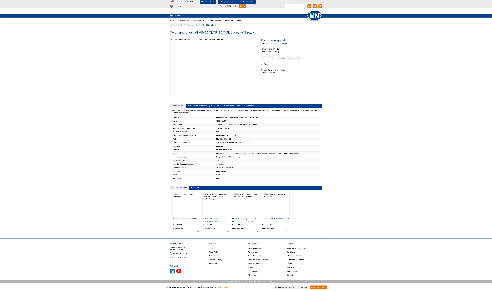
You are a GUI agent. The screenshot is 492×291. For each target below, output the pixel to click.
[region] (213, 65)
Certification (291, 252)
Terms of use (253, 252)
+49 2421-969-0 (229, 6)
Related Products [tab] (179, 187)
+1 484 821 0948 (180, 253)
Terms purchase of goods (258, 260)
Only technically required (285, 287)
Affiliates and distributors (296, 256)
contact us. (270, 73)
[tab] (178, 106)
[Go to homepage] (238, 15)
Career (289, 263)
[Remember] (198, 231)
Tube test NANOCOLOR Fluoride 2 (275, 219)
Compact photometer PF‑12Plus (185, 219)
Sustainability (292, 271)
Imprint (250, 267)
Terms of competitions (256, 263)
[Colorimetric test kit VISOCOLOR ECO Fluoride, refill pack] (214, 67)
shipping (273, 43)
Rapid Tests (213, 252)
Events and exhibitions (295, 260)
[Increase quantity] (272, 58)
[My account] (315, 6)
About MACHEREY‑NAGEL (297, 248)
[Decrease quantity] (263, 58)
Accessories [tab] (196, 187)
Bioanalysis (213, 263)
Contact (290, 275)
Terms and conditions (256, 248)
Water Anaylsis (214, 256)
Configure (303, 287)
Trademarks (252, 271)
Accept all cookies (318, 287)
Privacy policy (253, 275)
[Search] (309, 6)
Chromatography (215, 260)
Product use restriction (256, 256)
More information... (224, 287)
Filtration (212, 248)
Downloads (291, 267)
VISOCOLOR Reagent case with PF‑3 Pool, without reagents (244, 220)
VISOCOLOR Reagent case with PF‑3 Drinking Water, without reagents (214, 220)
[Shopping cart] (320, 6)
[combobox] (298, 6)
